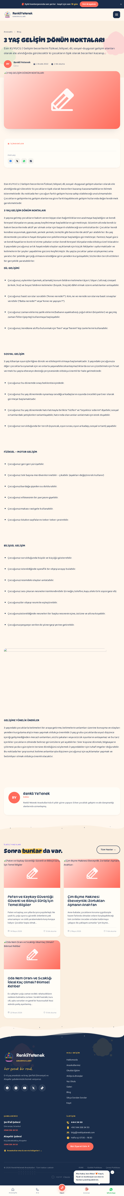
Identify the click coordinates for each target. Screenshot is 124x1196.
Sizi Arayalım (89, 4)
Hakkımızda (72, 1060)
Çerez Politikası (113, 1167)
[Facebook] (7, 1088)
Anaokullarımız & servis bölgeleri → (24, 1150)
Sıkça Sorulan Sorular (77, 1097)
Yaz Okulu (71, 1081)
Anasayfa (8, 32)
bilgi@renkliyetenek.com (83, 1132)
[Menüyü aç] (116, 14)
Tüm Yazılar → (108, 850)
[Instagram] (16, 1088)
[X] (33, 1088)
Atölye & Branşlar (75, 1076)
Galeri (69, 1087)
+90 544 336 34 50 (80, 1127)
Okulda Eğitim (73, 1070)
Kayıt (69, 1103)
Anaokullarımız (73, 1065)
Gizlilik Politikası (94, 1167)
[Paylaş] (10, 161)
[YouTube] (24, 1088)
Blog (19, 32)
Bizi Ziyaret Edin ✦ (80, 1146)
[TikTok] (42, 1088)
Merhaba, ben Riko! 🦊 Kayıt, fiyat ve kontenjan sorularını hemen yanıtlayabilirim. (90, 1177)
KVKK (81, 1167)
